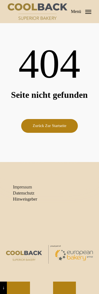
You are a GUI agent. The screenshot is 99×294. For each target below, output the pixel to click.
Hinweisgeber (25, 199)
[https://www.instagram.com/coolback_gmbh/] (87, 288)
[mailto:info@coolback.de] (41, 288)
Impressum (22, 187)
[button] (81, 11)
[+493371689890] (18, 288)
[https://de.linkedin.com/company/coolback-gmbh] (64, 288)
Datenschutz (23, 193)
